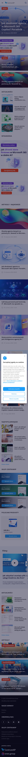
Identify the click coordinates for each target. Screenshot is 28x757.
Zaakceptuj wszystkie (14, 389)
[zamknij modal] (25, 356)
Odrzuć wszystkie (14, 398)
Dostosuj (14, 393)
